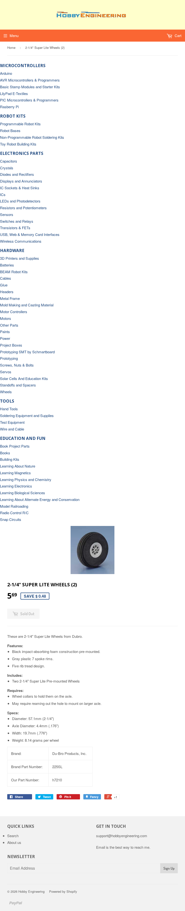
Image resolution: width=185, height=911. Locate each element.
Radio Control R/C (14, 512)
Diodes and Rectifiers (17, 174)
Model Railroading (14, 506)
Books (5, 452)
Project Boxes (11, 345)
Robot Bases (10, 130)
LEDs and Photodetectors (20, 200)
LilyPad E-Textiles (14, 93)
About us (14, 842)
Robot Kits (13, 116)
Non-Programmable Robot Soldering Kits (32, 137)
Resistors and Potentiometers (23, 207)
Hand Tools (9, 408)
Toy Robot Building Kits (18, 143)
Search (13, 835)
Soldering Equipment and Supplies (27, 415)
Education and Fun (23, 438)
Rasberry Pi (9, 106)
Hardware (12, 250)
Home (11, 47)
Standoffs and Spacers (18, 384)
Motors (5, 318)
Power (5, 338)
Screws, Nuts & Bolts (17, 364)
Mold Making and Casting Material (26, 304)
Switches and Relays (16, 221)
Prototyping (9, 358)
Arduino (6, 73)
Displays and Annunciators (21, 180)
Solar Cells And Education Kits (24, 378)
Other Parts (9, 325)
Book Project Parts (15, 446)
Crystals (6, 167)
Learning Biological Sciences (22, 492)
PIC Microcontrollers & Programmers (29, 99)
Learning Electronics (16, 485)
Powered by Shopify (63, 891)
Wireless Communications (20, 241)
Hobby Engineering (31, 891)
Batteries (7, 264)
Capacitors (8, 161)
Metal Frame (10, 298)
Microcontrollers (23, 65)
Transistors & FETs (15, 227)
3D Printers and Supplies (19, 258)
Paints (5, 331)
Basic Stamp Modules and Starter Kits (30, 86)
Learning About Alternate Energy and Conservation (39, 499)
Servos (5, 371)
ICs (3, 194)
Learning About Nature (17, 465)
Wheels (6, 391)
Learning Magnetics (15, 472)
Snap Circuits (10, 519)
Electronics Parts (21, 153)
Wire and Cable (12, 428)
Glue (3, 284)
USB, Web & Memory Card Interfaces (29, 234)
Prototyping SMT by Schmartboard (27, 351)
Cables (5, 278)
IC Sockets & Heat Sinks (19, 187)
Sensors (6, 214)
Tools (7, 401)
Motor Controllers (13, 311)
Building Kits (9, 459)
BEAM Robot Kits (14, 271)
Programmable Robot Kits (20, 123)
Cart (177, 35)
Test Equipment (12, 422)
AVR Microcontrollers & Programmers (30, 79)
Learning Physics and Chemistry (25, 479)
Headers (6, 291)
